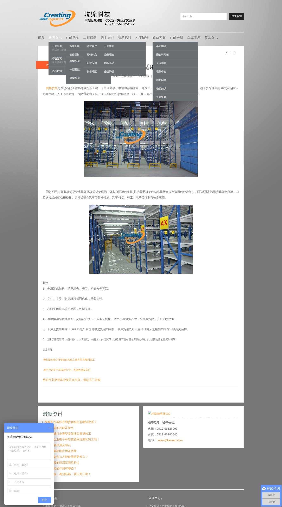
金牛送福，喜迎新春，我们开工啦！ (68, 474)
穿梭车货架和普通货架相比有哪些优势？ (71, 422)
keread (87, 18)
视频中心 (161, 71)
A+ (226, 52)
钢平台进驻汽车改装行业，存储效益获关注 (67, 369)
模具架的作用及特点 (58, 445)
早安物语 (161, 46)
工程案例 (89, 37)
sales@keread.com (170, 440)
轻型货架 (75, 78)
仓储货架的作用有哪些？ (61, 468)
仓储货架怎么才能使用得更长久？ (66, 456)
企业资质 (109, 71)
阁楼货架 (51, 88)
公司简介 (109, 46)
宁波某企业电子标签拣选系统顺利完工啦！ (72, 439)
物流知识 (161, 88)
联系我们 (124, 37)
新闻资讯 (55, 37)
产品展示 (72, 37)
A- (235, 52)
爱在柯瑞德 (162, 54)
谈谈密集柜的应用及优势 (61, 451)
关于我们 (107, 37)
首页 (41, 37)
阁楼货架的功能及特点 (59, 427)
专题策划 (161, 97)
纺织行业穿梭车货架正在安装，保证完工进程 (72, 379)
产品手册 (176, 37)
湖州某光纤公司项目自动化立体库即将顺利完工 (69, 359)
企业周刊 (161, 63)
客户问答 (161, 80)
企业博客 (159, 37)
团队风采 (109, 63)
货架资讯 (211, 37)
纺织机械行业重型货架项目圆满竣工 (68, 433)
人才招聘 (141, 37)
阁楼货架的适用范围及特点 (149, 67)
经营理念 (109, 54)
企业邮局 (193, 37)
